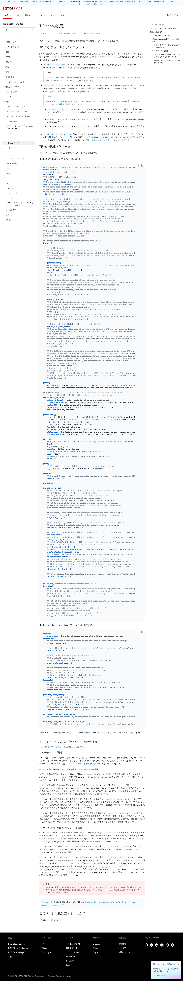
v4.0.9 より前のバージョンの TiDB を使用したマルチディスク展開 (167, 55)
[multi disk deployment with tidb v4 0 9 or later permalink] (83, 827)
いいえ (56, 920)
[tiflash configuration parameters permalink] (72, 146)
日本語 (173, 15)
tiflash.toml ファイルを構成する (164, 36)
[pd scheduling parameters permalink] (87, 47)
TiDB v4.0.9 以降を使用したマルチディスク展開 (167, 61)
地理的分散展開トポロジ (103, 140)
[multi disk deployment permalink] (63, 752)
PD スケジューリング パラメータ (163, 29)
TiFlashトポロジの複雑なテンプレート (85, 763)
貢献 (45, 33)
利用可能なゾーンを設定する (52, 746)
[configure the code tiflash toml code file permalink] (82, 159)
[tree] (18, 128)
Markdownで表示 (93, 33)
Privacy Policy (55, 976)
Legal (68, 976)
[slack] (162, 945)
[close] (178, 964)
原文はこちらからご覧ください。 (91, 4)
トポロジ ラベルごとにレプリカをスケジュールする (166, 46)
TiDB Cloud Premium (19, 1)
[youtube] (167, 945)
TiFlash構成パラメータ (159, 32)
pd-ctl (42, 53)
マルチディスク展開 (160, 51)
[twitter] (151, 945)
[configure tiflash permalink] (65, 26)
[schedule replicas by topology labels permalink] (99, 741)
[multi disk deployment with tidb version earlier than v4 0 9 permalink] (100, 769)
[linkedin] (156, 945)
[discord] (172, 945)
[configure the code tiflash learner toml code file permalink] (94, 625)
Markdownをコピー (68, 33)
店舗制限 (60, 104)
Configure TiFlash (48, 902)
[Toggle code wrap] (138, 165)
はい (45, 920)
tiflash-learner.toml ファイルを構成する (165, 40)
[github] (146, 945)
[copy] (142, 165)
